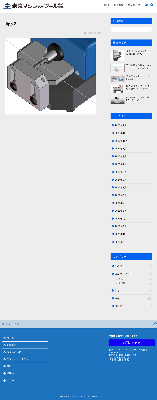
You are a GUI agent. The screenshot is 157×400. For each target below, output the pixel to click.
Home (105, 4)
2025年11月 (121, 133)
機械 (132, 298)
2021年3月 (121, 226)
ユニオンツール (132, 273)
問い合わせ (134, 4)
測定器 (134, 283)
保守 (132, 290)
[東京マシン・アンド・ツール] (33, 8)
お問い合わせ (14, 352)
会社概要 (119, 4)
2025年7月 (121, 156)
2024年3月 (121, 179)
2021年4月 (121, 218)
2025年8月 (121, 148)
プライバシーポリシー (19, 359)
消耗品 (132, 306)
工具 (134, 279)
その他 (132, 266)
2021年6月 (121, 210)
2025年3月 (121, 172)
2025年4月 (121, 164)
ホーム (10, 338)
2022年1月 (121, 187)
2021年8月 (121, 195)
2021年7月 (121, 203)
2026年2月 (121, 125)
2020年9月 (121, 242)
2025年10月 (121, 141)
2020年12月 (121, 234)
